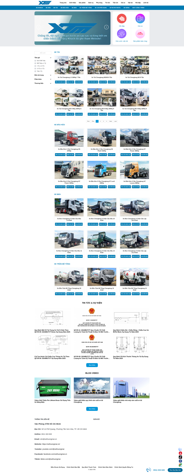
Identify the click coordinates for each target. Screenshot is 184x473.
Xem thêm (92, 365)
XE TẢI (55, 7)
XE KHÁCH (39, 7)
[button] (106, 27)
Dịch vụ (90, 2)
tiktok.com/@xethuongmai (50, 459)
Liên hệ (145, 2)
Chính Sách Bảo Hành (105, 467)
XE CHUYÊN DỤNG (101, 7)
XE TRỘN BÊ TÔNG (85, 7)
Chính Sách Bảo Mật (73, 467)
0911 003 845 (159, 470)
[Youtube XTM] (180, 453)
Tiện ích (115, 2)
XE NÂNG (127, 7)
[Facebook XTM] (180, 461)
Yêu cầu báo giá (60, 82)
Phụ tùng (99, 2)
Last (115, 121)
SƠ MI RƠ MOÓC (115, 7)
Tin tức (107, 2)
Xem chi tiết (70, 82)
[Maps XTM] (180, 465)
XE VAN (48, 7)
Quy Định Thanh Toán (89, 467)
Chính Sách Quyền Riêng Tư (123, 467)
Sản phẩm (82, 2)
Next (110, 121)
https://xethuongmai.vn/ (51, 444)
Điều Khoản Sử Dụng (58, 467)
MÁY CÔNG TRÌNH (138, 7)
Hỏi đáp (138, 2)
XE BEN (74, 7)
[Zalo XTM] (180, 449)
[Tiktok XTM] (180, 457)
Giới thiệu (72, 2)
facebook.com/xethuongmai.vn (55, 454)
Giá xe (123, 2)
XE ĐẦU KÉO (65, 7)
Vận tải (130, 2)
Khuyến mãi (79, 82)
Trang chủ (63, 2)
